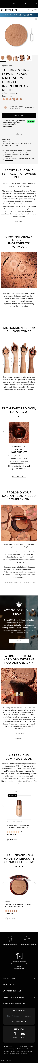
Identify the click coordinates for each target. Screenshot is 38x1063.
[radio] (4, 99)
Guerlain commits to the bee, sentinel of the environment (19, 159)
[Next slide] (35, 806)
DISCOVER (19, 739)
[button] (36, 3)
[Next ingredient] (35, 431)
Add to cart (19, 115)
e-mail (16, 145)
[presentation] (18, 416)
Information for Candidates (18, 1053)
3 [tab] (19, 866)
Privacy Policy (18, 1046)
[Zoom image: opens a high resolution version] (36, 19)
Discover (19, 641)
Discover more (19, 968)
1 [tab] (18, 416)
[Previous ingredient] (3, 431)
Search (28, 1016)
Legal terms (8, 1046)
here (29, 143)
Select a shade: (7, 96)
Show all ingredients (19, 477)
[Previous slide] (3, 806)
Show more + (19, 221)
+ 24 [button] (21, 832)
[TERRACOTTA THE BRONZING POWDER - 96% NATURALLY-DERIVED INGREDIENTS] (19, 885)
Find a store (19, 134)
